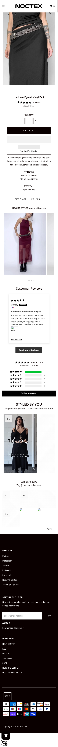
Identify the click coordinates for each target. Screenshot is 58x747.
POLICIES (35, 199)
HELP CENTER (8, 644)
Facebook (6, 575)
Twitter (5, 565)
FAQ (4, 648)
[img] (18, 300)
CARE (4, 663)
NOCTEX (23, 726)
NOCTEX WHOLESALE (12, 672)
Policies (5, 556)
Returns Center (9, 580)
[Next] (15, 13)
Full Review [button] (16, 339)
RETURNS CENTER (10, 667)
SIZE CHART (20, 199)
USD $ (7, 696)
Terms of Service (10, 584)
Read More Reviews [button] (29, 350)
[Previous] (8, 13)
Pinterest (6, 570)
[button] (24, 102)
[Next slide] (29, 324)
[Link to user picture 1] (14, 329)
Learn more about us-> (13, 628)
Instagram (7, 560)
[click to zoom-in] (50, 13)
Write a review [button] (28, 393)
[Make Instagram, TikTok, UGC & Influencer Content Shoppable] (50, 529)
